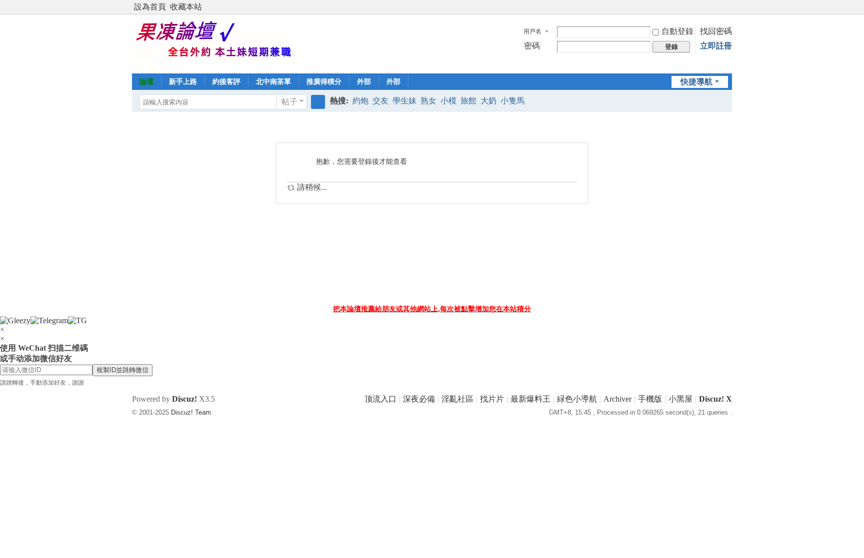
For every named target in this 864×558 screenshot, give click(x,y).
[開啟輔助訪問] (718, 6)
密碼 (532, 45)
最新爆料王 (530, 399)
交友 (380, 100)
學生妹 (404, 100)
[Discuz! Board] (220, 42)
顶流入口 (380, 399)
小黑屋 (680, 399)
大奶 (488, 100)
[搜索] (318, 102)
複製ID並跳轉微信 (122, 370)
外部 (364, 81)
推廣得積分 (324, 81)
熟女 (428, 100)
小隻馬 (512, 100)
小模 (448, 100)
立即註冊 (716, 45)
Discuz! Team (191, 412)
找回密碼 (716, 31)
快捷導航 (696, 81)
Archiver (618, 399)
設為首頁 (150, 6)
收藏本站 (186, 6)
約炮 (360, 100)
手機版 (650, 399)
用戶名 (533, 31)
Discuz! (184, 399)
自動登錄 (678, 31)
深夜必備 (419, 399)
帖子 (290, 101)
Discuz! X (715, 399)
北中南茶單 (273, 81)
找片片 (492, 399)
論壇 (147, 81)
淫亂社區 (458, 399)
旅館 (468, 100)
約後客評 (226, 81)
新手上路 (183, 81)
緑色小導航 (577, 399)
